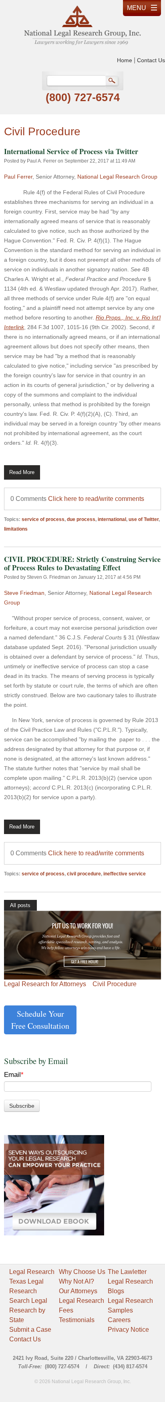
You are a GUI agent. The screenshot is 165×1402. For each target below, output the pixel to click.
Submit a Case (30, 1329)
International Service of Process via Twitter (71, 151)
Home (124, 60)
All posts (20, 905)
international (112, 519)
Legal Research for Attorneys (45, 984)
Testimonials (77, 1320)
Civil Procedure (115, 984)
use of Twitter (144, 519)
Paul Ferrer (18, 176)
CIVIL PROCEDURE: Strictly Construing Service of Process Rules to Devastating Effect (82, 563)
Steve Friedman (24, 593)
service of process (43, 519)
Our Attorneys (78, 1291)
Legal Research (31, 1271)
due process (81, 519)
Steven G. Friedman (48, 577)
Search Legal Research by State (28, 1310)
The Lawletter (127, 1271)
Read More (21, 472)
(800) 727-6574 (83, 98)
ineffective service (124, 874)
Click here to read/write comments (96, 498)
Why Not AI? (76, 1281)
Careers (119, 1320)
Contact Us (151, 60)
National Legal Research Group (117, 176)
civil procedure (84, 874)
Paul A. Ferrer (41, 161)
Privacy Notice (128, 1329)
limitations (16, 529)
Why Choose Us (82, 1271)
